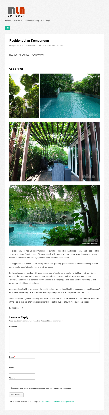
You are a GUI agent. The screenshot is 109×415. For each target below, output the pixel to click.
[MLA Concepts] (15, 12)
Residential (32, 45)
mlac (61, 45)
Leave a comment (48, 45)
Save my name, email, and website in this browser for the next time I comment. (41, 388)
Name (12, 357)
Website (12, 378)
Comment (13, 326)
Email (12, 367)
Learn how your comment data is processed (57, 401)
